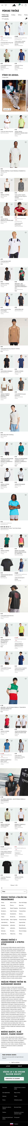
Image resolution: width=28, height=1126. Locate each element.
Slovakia (16, 1124)
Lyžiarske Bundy (12, 925)
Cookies (4, 1112)
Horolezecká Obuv (22, 917)
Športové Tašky (5, 919)
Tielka (2, 916)
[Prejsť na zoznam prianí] (5, 5)
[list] (14, 15)
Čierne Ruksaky (21, 914)
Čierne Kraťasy (22, 931)
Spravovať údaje (17, 1107)
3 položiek (6, 109)
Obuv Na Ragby (23, 902)
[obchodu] (14, 5)
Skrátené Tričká (3, 911)
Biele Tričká (13, 902)
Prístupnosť (16, 1117)
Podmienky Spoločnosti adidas (7, 1118)
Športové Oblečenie (12, 922)
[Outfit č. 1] (14, 96)
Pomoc (3, 1100)
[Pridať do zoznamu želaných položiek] (11, 24)
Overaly (3, 905)
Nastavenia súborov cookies (6, 1108)
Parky (2, 902)
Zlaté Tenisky (13, 911)
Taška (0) (20, 1066)
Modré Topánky (14, 908)
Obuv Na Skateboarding (22, 905)
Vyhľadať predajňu (18, 1100)
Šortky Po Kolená (3, 934)
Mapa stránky (17, 1092)
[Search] (22, 5)
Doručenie (4, 1087)
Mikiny (2, 928)
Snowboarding (4, 925)
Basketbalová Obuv (22, 928)
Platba (15, 1096)
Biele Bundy (22, 925)
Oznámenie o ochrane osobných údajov (19, 1113)
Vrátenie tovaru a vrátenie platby (19, 1088)
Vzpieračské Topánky (22, 922)
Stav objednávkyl (6, 1092)
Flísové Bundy (22, 919)
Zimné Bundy (22, 908)
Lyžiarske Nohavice (12, 928)
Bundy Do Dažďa (12, 917)
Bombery (3, 914)
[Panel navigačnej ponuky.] (2, 5)
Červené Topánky (12, 931)
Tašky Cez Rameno (12, 934)
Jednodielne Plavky (4, 922)
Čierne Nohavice (12, 905)
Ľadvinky (3, 908)
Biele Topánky (13, 919)
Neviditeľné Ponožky (13, 914)
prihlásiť (8, 1066)
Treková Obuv (22, 911)
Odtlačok (4, 1096)
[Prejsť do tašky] (25, 5)
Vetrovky (3, 931)
